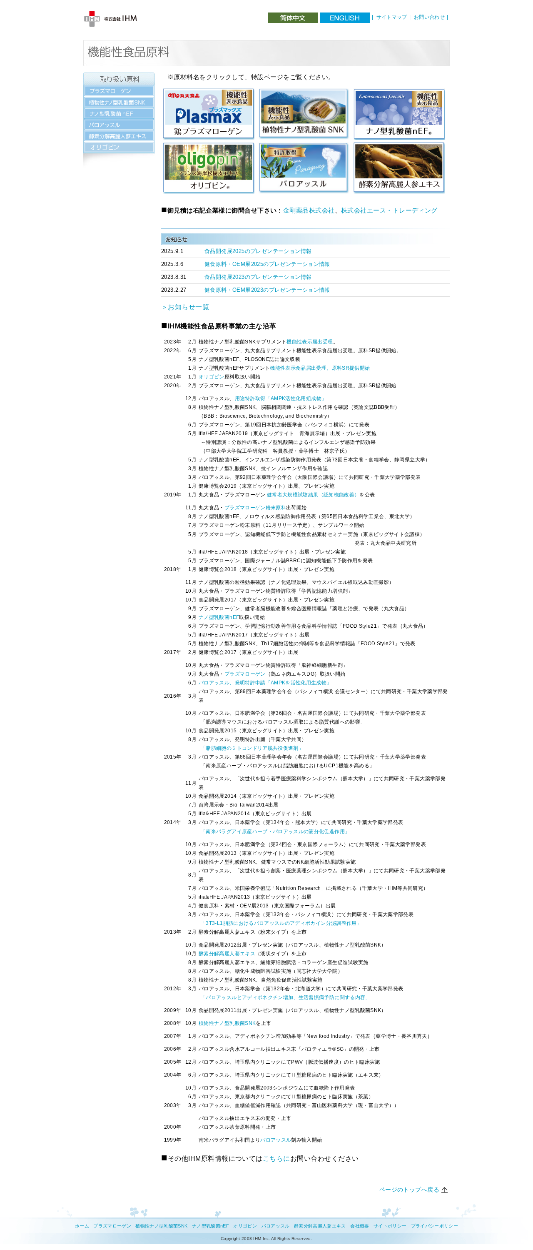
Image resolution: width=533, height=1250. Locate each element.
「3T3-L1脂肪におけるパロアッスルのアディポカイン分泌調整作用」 (281, 923)
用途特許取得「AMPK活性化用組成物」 (281, 398)
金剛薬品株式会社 (309, 210)
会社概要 (359, 1225)
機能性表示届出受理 (309, 341)
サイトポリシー (390, 1225)
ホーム (82, 1225)
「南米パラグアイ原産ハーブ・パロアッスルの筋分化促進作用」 (275, 831)
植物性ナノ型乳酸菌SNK (227, 1023)
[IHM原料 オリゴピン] (208, 145)
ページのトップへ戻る (409, 1189)
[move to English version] (345, 18)
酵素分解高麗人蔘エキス (227, 953)
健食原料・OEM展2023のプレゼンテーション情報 (267, 290)
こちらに (276, 1158)
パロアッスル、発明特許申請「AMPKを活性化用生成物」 (265, 682)
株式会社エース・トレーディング (389, 210)
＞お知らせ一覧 (185, 307)
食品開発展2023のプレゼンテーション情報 (257, 277)
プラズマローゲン (245, 673)
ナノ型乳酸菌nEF (219, 617)
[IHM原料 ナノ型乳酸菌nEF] (399, 91)
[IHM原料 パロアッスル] (304, 145)
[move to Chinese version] (293, 18)
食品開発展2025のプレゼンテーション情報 (257, 251)
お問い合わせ (429, 17)
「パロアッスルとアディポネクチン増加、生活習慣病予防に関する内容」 (286, 997)
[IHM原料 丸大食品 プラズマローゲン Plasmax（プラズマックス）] (208, 91)
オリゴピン (211, 376)
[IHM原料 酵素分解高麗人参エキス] (399, 145)
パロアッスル (275, 1139)
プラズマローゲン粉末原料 (255, 507)
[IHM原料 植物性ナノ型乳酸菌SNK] (304, 91)
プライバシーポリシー (434, 1225)
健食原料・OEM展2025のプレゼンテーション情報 (267, 264)
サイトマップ (391, 17)
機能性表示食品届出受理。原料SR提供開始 (320, 368)
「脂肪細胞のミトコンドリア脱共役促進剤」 (252, 748)
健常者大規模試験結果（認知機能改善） (313, 494)
